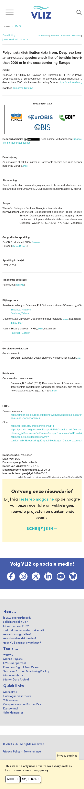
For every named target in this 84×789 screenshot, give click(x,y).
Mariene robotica (14, 675)
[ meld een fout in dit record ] (16, 39)
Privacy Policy (11, 751)
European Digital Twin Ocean (21, 667)
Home (6, 26)
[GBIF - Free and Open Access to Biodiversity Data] (66, 117)
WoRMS (20, 285)
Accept (12, 779)
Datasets (76, 35)
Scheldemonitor (13, 712)
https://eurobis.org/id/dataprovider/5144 (32, 425)
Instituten (55, 35)
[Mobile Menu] (9, 13)
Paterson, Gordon (20, 332)
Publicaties (44, 35)
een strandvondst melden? (19, 638)
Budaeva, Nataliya (23, 88)
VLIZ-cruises (11, 700)
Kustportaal (10, 708)
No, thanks (30, 779)
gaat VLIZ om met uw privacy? (22, 643)
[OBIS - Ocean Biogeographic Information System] (42, 127)
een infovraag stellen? (17, 634)
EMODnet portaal (14, 663)
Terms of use (32, 751)
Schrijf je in (40, 529)
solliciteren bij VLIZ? (15, 622)
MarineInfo (10, 692)
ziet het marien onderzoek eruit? (23, 630)
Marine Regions (19, 246)
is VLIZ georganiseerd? (17, 618)
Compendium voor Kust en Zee (22, 704)
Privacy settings (67, 756)
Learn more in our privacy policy (26, 770)
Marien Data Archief (16, 679)
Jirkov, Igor (16, 323)
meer (65, 319)
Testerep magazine (36, 500)
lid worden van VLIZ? (16, 626)
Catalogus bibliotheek (17, 696)
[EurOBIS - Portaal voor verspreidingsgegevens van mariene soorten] (40, 117)
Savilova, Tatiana (20, 313)
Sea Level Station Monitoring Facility (26, 671)
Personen (65, 35)
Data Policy (8, 35)
